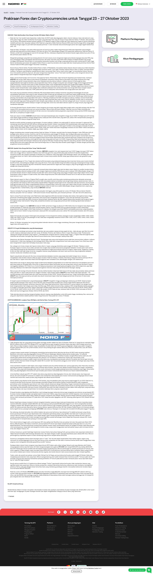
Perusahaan (27, 526)
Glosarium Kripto (120, 530)
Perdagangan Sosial (37, 26)
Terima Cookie (76, 571)
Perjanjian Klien (55, 544)
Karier (26, 536)
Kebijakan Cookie (93, 568)
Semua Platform (51, 526)
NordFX (6, 12)
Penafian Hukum (75, 544)
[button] (4, 4)
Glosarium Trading (120, 528)
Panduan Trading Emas (122, 538)
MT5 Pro (70, 528)
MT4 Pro (70, 532)
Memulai (117, 534)
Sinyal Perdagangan (20, 26)
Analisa (12, 12)
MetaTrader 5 (51, 530)
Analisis (7, 26)
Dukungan (98, 4)
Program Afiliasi (29, 534)
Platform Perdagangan (133, 39)
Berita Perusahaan (29, 528)
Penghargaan (28, 532)
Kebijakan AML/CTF (97, 544)
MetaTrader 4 (51, 528)
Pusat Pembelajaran (121, 526)
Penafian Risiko (65, 544)
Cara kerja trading (120, 536)
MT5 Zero (70, 530)
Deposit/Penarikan (73, 536)
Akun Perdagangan (133, 58)
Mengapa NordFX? (29, 530)
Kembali (11, 496)
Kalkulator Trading (52, 26)
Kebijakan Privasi (86, 544)
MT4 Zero (70, 534)
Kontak (26, 538)
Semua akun (71, 526)
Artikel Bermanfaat (120, 532)
